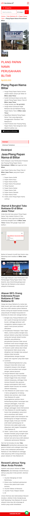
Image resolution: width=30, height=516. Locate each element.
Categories (8, 8)
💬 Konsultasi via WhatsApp (10, 131)
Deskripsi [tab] (5, 142)
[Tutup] (22, 233)
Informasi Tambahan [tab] (8, 145)
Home (3, 16)
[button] (15, 242)
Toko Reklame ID (12, 16)
